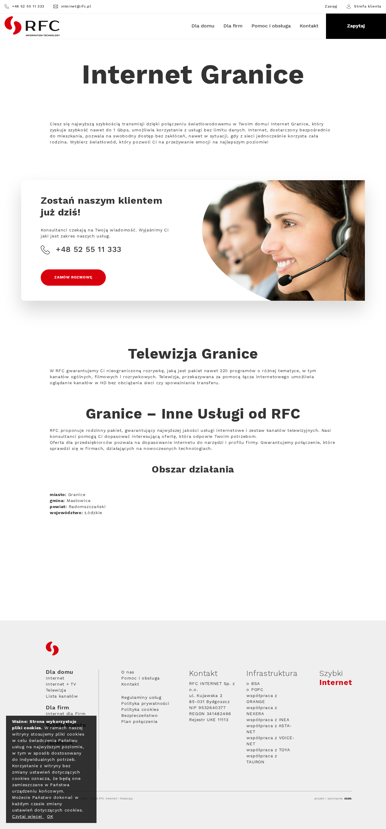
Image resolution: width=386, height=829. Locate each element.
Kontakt (309, 26)
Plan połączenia (139, 721)
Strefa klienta (367, 6)
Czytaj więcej (28, 816)
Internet (55, 678)
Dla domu (202, 26)
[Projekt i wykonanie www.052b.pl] (348, 798)
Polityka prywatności (145, 703)
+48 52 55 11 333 (28, 6)
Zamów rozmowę (73, 277)
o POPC (254, 689)
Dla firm (232, 26)
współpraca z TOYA (268, 750)
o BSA (253, 683)
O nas (127, 672)
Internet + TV (61, 684)
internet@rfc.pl (76, 6)
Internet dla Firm (65, 714)
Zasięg (331, 7)
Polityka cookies (140, 709)
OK (50, 816)
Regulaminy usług (141, 697)
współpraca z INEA (267, 720)
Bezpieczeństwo (139, 715)
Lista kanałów (62, 696)
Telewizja (56, 690)
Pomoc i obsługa (271, 26)
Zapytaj (356, 26)
